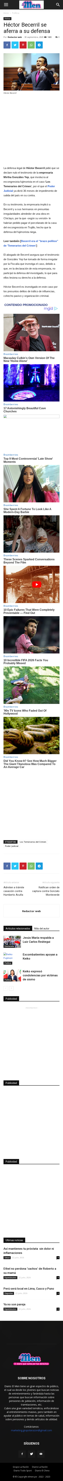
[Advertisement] (31, 130)
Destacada (9, 946)
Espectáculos (10, 1277)
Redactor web (15, 37)
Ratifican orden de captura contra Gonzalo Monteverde (45, 891)
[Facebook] (22, 1454)
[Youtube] (40, 1454)
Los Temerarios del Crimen (33, 841)
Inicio (6, 13)
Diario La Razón (40, 1466)
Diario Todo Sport (23, 1470)
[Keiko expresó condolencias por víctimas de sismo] (12, 975)
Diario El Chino (42, 1470)
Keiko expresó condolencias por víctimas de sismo (40, 975)
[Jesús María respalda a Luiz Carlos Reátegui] (12, 942)
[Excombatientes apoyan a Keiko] (12, 959)
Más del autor (41, 928)
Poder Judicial (11, 846)
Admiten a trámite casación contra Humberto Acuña (14, 891)
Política (15, 13)
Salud (7, 1257)
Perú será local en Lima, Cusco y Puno (29, 1288)
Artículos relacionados (18, 928)
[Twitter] (31, 1454)
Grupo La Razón (21, 1466)
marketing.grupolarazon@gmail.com (31, 1430)
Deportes (9, 1293)
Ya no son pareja (14, 1304)
